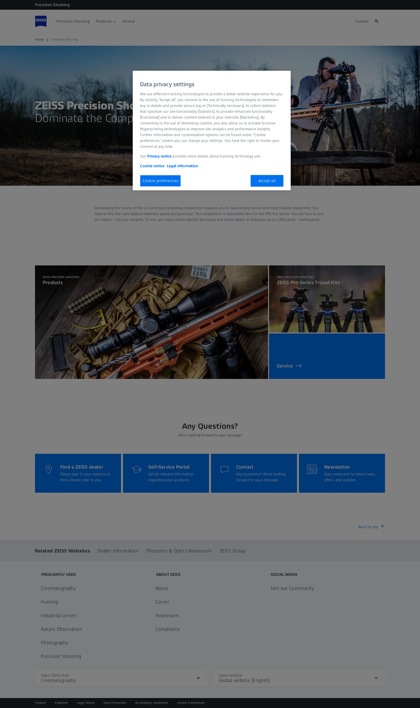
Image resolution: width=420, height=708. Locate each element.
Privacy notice (159, 156)
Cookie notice (152, 166)
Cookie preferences (160, 180)
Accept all (267, 180)
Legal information (182, 166)
